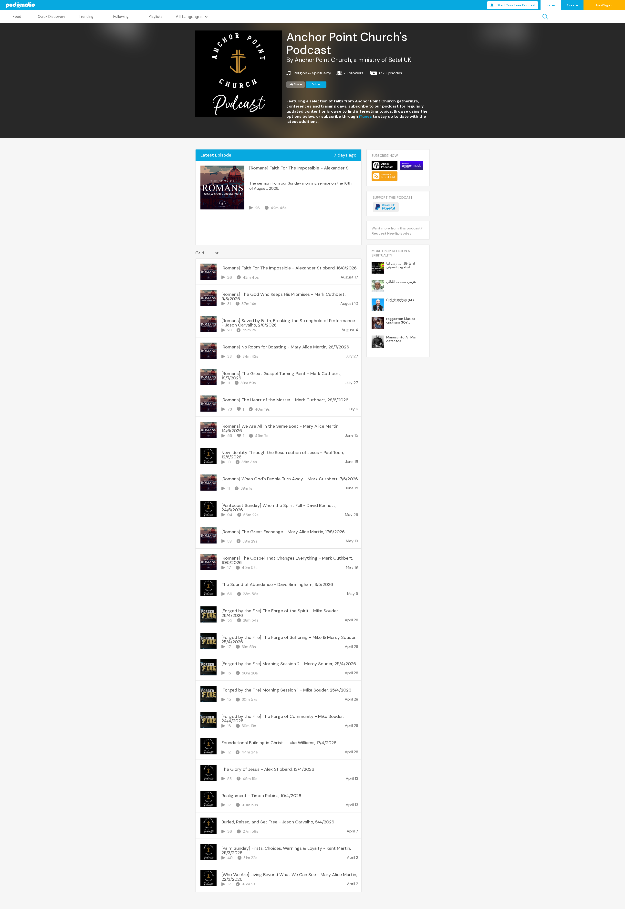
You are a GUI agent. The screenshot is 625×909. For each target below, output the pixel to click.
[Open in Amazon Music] (412, 165)
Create (572, 5)
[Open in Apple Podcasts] (384, 165)
